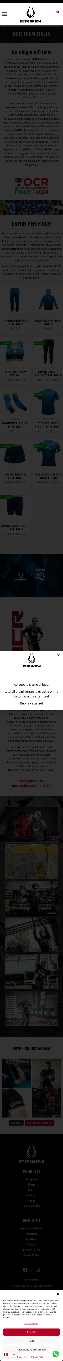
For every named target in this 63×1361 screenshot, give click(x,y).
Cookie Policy (23, 1357)
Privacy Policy (37, 1357)
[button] (58, 1294)
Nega (31, 1340)
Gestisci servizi (31, 1323)
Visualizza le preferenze (31, 1349)
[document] (31, 680)
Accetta (31, 1332)
